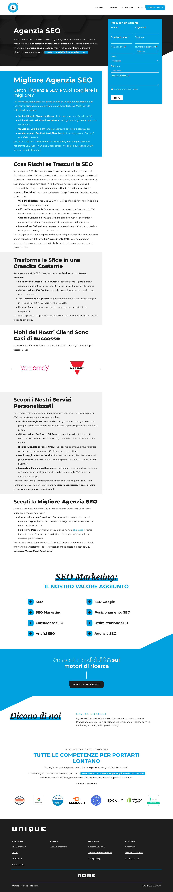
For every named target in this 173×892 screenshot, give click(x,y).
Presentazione (19, 847)
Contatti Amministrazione (100, 853)
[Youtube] (93, 875)
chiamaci (78, 529)
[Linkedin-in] (84, 875)
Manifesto (17, 858)
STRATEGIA (100, 7)
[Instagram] (89, 875)
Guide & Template (58, 847)
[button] (11, 369)
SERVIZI (113, 7)
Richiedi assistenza (134, 853)
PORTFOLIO (127, 7)
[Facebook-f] (79, 875)
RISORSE (54, 841)
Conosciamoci (155, 7)
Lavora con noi (132, 858)
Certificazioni (18, 864)
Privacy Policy (94, 858)
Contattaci (130, 847)
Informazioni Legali (96, 847)
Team (15, 853)
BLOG (140, 7)
